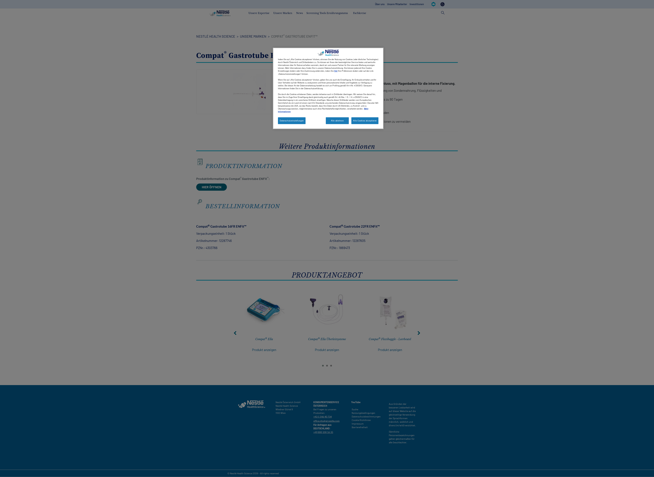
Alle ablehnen (337, 120)
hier (336, 70)
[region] (328, 88)
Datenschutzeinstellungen (292, 120)
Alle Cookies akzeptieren (365, 120)
